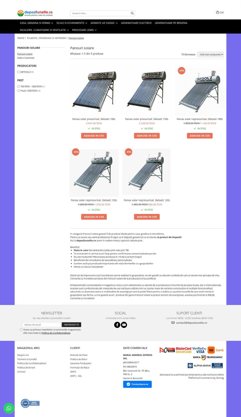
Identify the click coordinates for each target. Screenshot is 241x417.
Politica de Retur (78, 359)
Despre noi (23, 355)
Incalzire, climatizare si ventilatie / (47, 38)
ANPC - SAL (76, 375)
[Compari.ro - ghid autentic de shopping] (30, 403)
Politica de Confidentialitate (55, 332)
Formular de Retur (79, 367)
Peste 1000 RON (28, 90)
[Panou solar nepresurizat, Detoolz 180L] (200, 91)
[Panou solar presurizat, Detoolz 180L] (94, 91)
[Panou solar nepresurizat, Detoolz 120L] (147, 172)
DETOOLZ (25, 72)
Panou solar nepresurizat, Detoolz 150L (94, 200)
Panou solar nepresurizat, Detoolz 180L (200, 119)
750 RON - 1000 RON (31, 86)
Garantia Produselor (80, 363)
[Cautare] (132, 13)
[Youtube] (124, 325)
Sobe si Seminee (25, 57)
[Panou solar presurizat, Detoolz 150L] (147, 91)
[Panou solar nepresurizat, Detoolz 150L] (94, 172)
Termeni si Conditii (27, 359)
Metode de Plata (79, 355)
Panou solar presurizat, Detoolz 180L (94, 119)
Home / (21, 38)
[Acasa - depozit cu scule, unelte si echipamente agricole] (35, 13)
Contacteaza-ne (140, 384)
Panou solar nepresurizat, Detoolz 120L (147, 200)
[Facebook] (117, 325)
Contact (21, 371)
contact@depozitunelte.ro (191, 322)
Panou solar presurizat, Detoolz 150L (146, 119)
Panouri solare (24, 53)
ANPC (73, 371)
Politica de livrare (26, 367)
